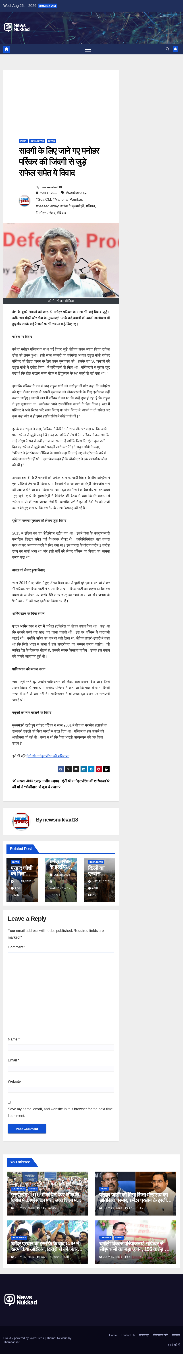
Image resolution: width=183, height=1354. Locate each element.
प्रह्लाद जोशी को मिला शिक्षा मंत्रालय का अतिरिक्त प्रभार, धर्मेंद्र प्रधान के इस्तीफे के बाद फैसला (134, 1200)
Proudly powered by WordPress (24, 1338)
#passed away (47, 206)
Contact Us (128, 1335)
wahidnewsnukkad (60, 892)
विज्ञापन (176, 1335)
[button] (167, 49)
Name (14, 1039)
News (51, 141)
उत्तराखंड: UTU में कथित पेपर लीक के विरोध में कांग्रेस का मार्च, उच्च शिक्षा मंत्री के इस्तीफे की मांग (46, 1200)
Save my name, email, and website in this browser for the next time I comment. (60, 1112)
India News (37, 141)
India (23, 141)
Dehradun (18, 1188)
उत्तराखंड (33, 1188)
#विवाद (61, 213)
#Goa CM (43, 199)
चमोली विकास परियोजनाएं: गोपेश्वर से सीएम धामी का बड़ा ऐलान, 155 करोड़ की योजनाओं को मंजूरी (134, 1249)
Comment (16, 947)
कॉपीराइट (144, 1335)
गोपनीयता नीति (160, 1335)
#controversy (76, 192)
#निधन (90, 206)
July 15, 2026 (113, 1257)
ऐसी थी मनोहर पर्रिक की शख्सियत (48, 756)
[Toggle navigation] (88, 49)
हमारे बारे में (174, 1344)
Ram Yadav (48, 1208)
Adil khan (136, 1208)
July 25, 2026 (25, 1208)
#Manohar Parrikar (67, 199)
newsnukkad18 (51, 187)
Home (113, 1335)
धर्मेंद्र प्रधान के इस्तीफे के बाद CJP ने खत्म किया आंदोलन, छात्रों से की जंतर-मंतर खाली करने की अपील (45, 1249)
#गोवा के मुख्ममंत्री (72, 206)
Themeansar (11, 1342)
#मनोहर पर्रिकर (45, 213)
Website (14, 1081)
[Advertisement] (61, 101)
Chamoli (106, 1237)
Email (13, 1060)
